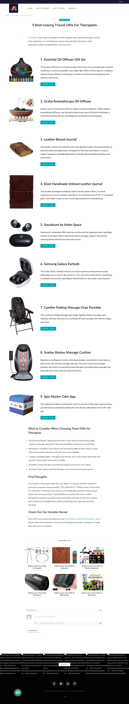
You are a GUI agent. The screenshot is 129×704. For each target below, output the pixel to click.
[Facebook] (54, 683)
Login (100, 610)
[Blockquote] (52, 623)
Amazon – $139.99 (48, 285)
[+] (63, 623)
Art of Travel (59, 8)
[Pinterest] (74, 683)
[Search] (121, 8)
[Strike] (43, 623)
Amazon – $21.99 (48, 164)
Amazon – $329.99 (48, 328)
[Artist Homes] (13, 8)
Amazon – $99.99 (48, 245)
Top (65, 696)
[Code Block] (55, 623)
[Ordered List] (46, 623)
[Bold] (35, 623)
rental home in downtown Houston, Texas (82, 519)
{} (60, 623)
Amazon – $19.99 (48, 205)
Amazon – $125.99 (48, 377)
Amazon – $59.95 (48, 122)
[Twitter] (61, 683)
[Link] (57, 623)
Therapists (32, 37)
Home (30, 8)
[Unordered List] (49, 623)
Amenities (72, 8)
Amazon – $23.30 (48, 417)
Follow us (65, 664)
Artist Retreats (43, 8)
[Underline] (41, 623)
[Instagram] (67, 683)
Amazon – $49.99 (48, 84)
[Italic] (38, 623)
